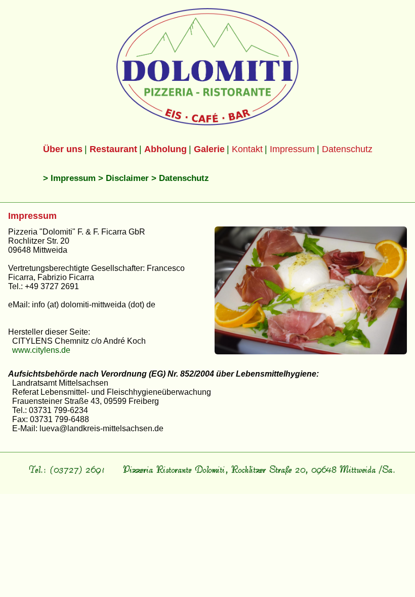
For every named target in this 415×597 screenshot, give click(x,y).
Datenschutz (347, 149)
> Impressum (69, 178)
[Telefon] (66, 478)
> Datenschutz (180, 178)
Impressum (292, 149)
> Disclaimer (123, 178)
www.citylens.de (41, 350)
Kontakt (247, 149)
